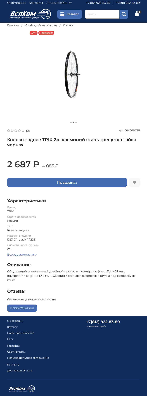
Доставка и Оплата (19, 370)
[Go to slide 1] (71, 122)
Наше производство (20, 333)
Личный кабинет (59, 2)
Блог (10, 339)
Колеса (68, 25)
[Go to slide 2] (73, 122)
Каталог (73, 14)
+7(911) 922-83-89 (128, 2)
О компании (16, 2)
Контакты (36, 2)
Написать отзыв (22, 308)
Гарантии (13, 345)
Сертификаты (16, 351)
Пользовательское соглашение (28, 357)
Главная (13, 25)
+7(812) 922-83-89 (98, 2)
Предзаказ (67, 182)
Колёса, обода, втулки (41, 25)
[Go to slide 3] (76, 122)
